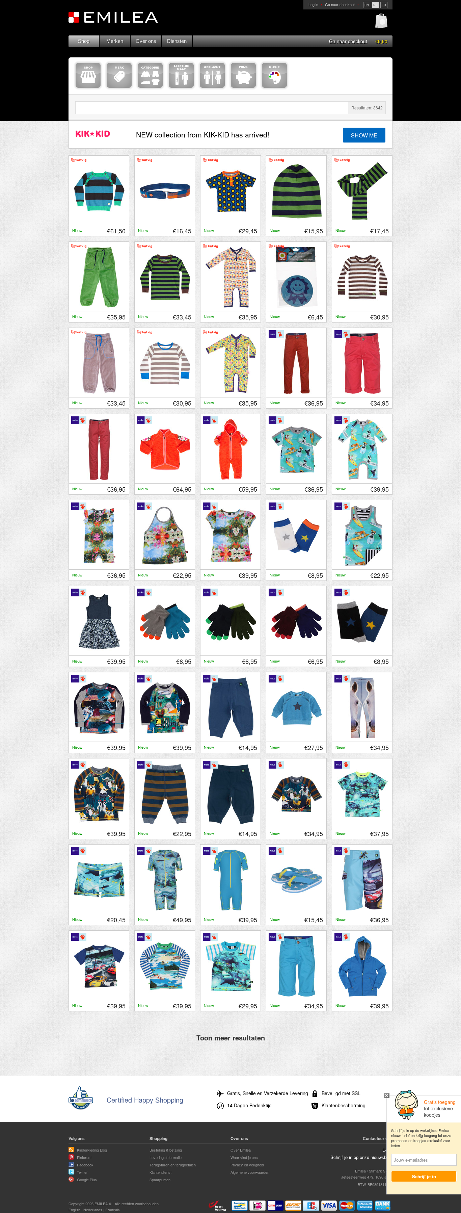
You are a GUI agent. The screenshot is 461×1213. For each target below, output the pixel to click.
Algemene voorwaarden (250, 1172)
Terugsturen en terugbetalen (173, 1164)
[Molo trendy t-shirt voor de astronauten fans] (99, 736)
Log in (313, 4)
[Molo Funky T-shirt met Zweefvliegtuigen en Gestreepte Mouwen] (165, 995)
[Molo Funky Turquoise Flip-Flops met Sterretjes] (296, 908)
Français (112, 1209)
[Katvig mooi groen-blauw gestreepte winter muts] (296, 220)
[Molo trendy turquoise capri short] (296, 995)
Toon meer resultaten (230, 1037)
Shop (83, 41)
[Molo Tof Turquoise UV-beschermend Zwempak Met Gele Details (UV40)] (231, 908)
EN (366, 5)
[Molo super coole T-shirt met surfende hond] (296, 478)
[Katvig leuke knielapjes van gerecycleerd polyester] (296, 306)
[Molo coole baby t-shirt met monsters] (296, 822)
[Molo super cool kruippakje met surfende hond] (362, 478)
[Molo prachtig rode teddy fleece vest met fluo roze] (165, 478)
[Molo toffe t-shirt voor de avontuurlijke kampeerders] (165, 736)
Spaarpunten (160, 1179)
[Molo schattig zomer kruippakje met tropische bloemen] (99, 564)
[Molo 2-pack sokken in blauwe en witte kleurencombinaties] (296, 564)
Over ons (146, 41)
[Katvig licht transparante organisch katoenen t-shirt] (362, 306)
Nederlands (92, 1209)
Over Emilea (241, 1150)
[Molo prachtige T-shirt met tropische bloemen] (231, 564)
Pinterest (84, 1157)
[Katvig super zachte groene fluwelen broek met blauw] (99, 306)
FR (384, 5)
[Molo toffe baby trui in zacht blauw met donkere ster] (296, 736)
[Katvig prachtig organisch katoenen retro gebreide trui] (99, 220)
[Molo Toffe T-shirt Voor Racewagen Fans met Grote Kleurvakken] (99, 995)
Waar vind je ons (244, 1157)
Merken (114, 41)
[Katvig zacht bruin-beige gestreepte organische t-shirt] (165, 392)
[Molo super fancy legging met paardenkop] (362, 736)
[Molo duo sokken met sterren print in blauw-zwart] (362, 650)
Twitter (82, 1172)
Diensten (177, 41)
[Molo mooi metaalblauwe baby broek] (231, 736)
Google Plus (87, 1179)
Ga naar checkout (340, 4)
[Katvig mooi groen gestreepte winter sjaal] (362, 220)
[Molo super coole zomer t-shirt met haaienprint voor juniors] (362, 822)
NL (375, 5)
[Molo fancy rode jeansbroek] (99, 478)
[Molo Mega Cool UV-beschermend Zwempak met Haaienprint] (165, 908)
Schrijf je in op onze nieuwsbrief (361, 1157)
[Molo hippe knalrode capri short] (362, 392)
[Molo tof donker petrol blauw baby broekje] (231, 822)
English (74, 1209)
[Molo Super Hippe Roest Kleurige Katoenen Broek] (296, 392)
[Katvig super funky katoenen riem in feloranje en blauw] (165, 220)
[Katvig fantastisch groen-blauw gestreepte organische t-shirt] (165, 306)
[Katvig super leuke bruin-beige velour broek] (99, 392)
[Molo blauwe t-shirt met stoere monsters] (99, 822)
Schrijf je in (424, 1176)
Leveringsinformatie (166, 1157)
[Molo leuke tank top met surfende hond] (362, 564)
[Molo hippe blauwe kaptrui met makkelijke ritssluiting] (362, 995)
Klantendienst (160, 1172)
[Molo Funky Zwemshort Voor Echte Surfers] (362, 908)
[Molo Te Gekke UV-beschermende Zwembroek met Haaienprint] (99, 908)
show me (364, 135)
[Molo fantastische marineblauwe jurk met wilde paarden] (99, 650)
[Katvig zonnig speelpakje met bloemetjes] (231, 392)
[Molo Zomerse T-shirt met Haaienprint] (231, 995)
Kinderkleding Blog (92, 1150)
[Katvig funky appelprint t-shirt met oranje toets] (231, 220)
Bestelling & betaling (166, 1150)
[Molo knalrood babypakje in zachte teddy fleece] (231, 478)
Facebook (85, 1164)
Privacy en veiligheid (247, 1164)
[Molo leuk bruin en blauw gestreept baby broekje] (165, 822)
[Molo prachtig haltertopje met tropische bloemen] (165, 564)
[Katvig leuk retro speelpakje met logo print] (231, 306)
